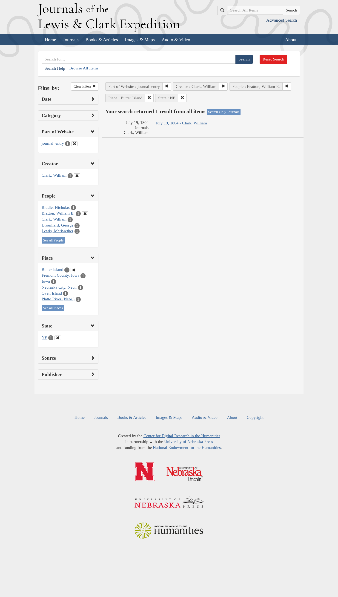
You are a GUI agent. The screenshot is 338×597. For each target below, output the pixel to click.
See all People (53, 240)
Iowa (46, 281)
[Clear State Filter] (57, 338)
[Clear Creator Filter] (77, 175)
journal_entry (53, 143)
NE (44, 337)
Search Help (55, 68)
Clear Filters (83, 86)
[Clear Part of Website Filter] (74, 143)
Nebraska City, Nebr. (59, 287)
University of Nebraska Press (188, 441)
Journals (71, 39)
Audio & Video (176, 39)
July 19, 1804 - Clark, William (181, 123)
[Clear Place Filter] (74, 270)
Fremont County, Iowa (60, 275)
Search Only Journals (223, 112)
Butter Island (52, 269)
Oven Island (52, 293)
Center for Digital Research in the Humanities (181, 435)
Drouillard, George (57, 225)
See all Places (53, 308)
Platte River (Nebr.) (58, 299)
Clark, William (54, 175)
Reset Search (273, 59)
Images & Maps (140, 39)
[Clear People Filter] (85, 213)
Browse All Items (83, 68)
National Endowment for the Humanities (187, 447)
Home (50, 39)
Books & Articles (102, 39)
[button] (166, 86)
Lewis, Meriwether (57, 231)
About (291, 39)
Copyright (255, 417)
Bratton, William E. (58, 213)
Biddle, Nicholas (56, 207)
